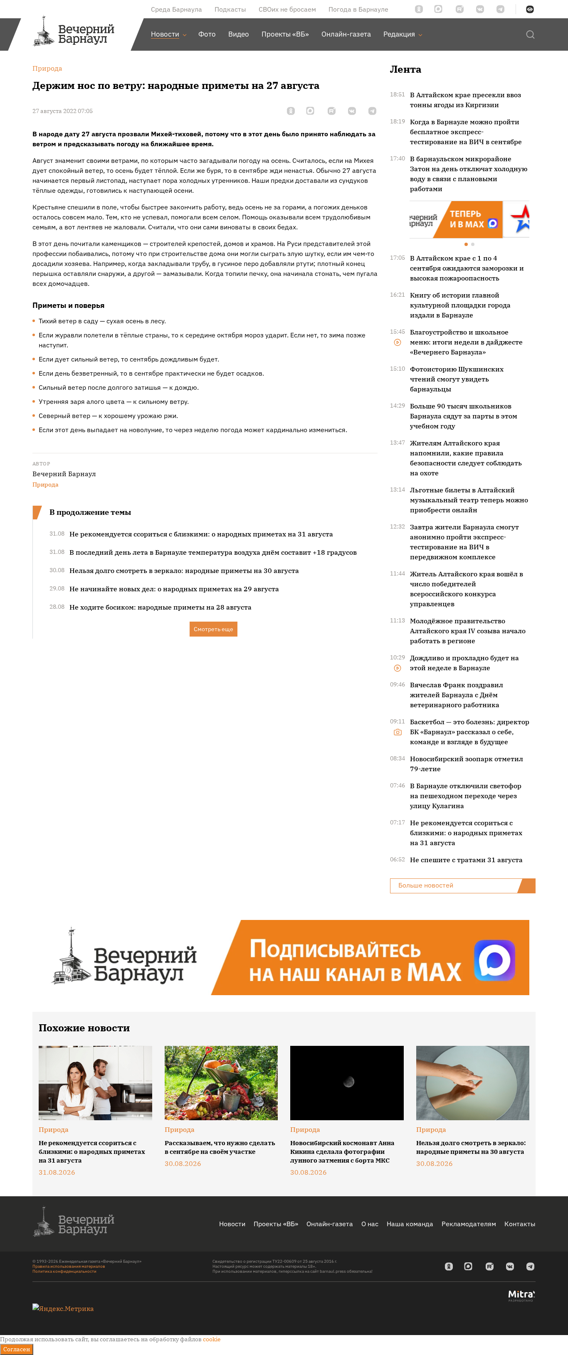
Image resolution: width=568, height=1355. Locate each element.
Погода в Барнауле (358, 9)
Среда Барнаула (176, 9)
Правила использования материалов (68, 1265)
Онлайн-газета (329, 1223)
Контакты (520, 1223)
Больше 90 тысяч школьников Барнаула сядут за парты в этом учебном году (463, 415)
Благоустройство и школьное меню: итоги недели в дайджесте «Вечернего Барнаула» (466, 341)
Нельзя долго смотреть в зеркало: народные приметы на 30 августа (184, 570)
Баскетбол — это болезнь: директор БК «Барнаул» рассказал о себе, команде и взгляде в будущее (469, 731)
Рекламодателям (469, 1223)
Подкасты (230, 9)
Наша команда (410, 1223)
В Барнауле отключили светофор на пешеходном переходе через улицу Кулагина (465, 795)
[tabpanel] (469, 219)
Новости (232, 1223)
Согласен (16, 1349)
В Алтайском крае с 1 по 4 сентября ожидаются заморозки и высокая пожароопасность (467, 267)
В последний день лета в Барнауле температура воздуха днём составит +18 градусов (213, 552)
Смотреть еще (213, 629)
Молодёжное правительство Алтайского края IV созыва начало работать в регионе (468, 630)
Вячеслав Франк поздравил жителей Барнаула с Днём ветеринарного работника (456, 694)
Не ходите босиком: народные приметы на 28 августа (160, 607)
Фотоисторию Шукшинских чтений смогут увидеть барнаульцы (457, 378)
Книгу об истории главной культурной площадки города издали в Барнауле (460, 304)
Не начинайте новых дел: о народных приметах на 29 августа (174, 589)
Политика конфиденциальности (64, 1270)
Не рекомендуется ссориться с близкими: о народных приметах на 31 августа (201, 534)
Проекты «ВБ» (276, 1223)
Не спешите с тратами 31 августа (466, 859)
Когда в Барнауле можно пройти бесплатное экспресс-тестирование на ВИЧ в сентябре (466, 132)
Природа (45, 484)
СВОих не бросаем (287, 9)
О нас (369, 1223)
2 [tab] (473, 244)
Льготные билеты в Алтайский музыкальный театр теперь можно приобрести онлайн (469, 499)
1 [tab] (466, 244)
